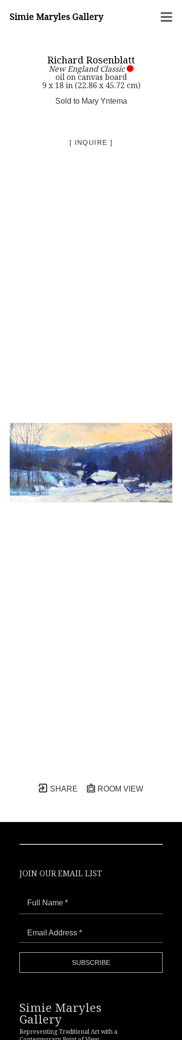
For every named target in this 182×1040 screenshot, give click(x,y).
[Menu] (166, 17)
